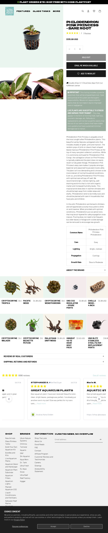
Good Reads (39, 444)
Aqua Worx (24, 459)
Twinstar (23, 447)
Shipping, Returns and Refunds (20, 361)
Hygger (22, 481)
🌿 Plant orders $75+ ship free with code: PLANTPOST (54, 2)
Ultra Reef (24, 475)
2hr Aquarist (25, 456)
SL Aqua (23, 469)
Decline (86, 526)
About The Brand (75, 270)
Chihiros (23, 444)
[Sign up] (100, 439)
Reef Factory (25, 478)
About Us (38, 441)
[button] (94, 11)
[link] (54, 414)
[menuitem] (23, 11)
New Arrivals (10, 438)
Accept (53, 526)
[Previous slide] (2, 287)
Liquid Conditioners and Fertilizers (11, 495)
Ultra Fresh (24, 465)
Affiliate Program (41, 454)
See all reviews (99, 375)
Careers (38, 462)
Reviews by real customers (18, 356)
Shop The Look (41, 438)
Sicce (22, 472)
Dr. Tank (23, 462)
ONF (22, 453)
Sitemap (38, 465)
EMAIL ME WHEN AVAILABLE (86, 65)
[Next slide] (19, 287)
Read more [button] (41, 403)
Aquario (23, 450)
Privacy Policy (19, 519)
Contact (38, 450)
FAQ (36, 447)
